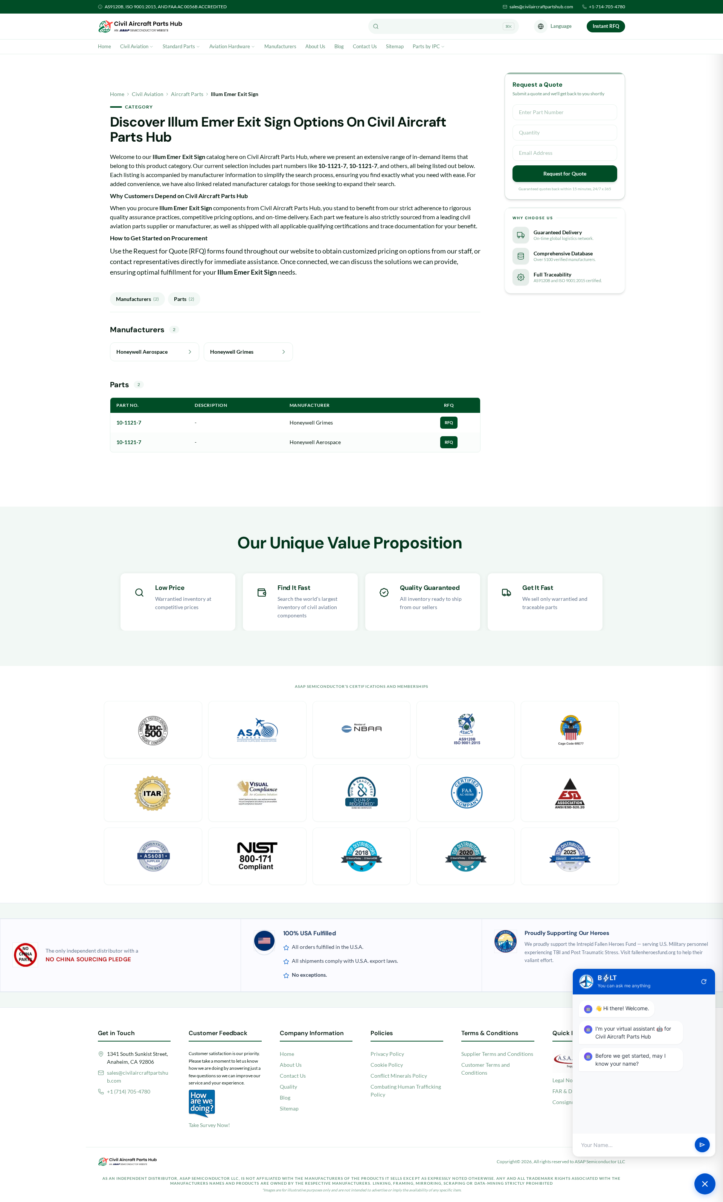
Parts (184, 299)
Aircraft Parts (187, 94)
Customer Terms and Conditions (485, 1068)
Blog (339, 46)
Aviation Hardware (229, 46)
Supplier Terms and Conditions (497, 1054)
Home (104, 46)
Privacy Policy (387, 1054)
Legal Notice (566, 1080)
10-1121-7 (128, 422)
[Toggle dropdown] (151, 46)
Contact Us (365, 46)
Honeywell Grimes (311, 422)
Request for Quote (564, 173)
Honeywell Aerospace (315, 442)
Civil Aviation (134, 46)
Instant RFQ (606, 26)
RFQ (449, 422)
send (702, 1145)
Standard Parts (179, 46)
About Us (315, 46)
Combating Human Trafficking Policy (406, 1090)
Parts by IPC (426, 46)
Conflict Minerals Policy (399, 1075)
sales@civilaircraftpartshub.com (541, 6)
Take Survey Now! (209, 1125)
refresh (704, 981)
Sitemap (395, 46)
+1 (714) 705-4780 (128, 1091)
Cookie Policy (387, 1064)
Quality (288, 1086)
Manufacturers (280, 46)
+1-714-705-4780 (607, 6)
